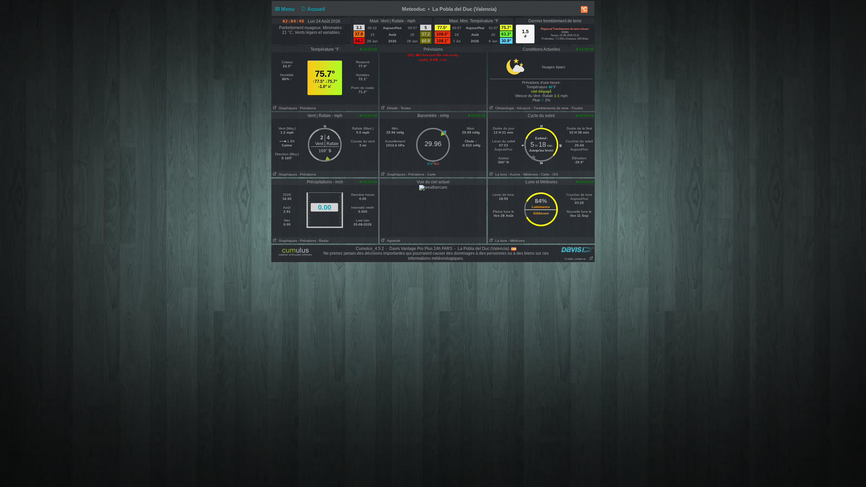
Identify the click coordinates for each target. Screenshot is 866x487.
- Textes (404, 108)
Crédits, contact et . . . (577, 258)
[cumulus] (295, 252)
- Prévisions (307, 108)
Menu (288, 9)
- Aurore (514, 174)
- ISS (554, 174)
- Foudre (576, 108)
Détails (391, 108)
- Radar (322, 240)
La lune (500, 174)
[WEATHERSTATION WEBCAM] (433, 187)
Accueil (316, 9)
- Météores (529, 174)
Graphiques (287, 108)
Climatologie (503, 108)
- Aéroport (522, 108)
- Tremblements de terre (550, 108)
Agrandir (392, 240)
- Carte (430, 174)
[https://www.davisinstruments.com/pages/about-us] (577, 249)
